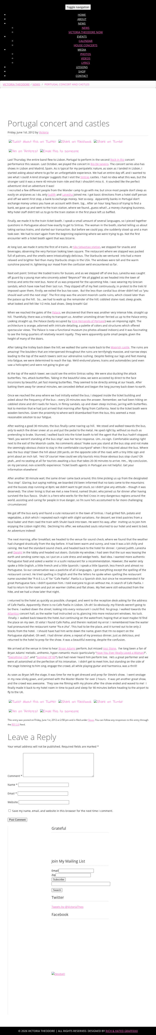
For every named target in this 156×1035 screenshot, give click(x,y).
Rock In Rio (117, 159)
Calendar (85, 41)
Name (13, 784)
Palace (56, 312)
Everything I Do (18, 657)
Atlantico (13, 613)
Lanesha (67, 194)
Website (13, 802)
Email (12, 793)
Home (82, 15)
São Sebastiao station (86, 247)
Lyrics (85, 63)
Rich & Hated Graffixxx (122, 1031)
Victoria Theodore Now (85, 32)
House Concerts (85, 45)
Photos (85, 54)
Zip (54, 875)
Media (82, 49)
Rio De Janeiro (99, 164)
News (82, 23)
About (81, 19)
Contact (82, 76)
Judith (52, 194)
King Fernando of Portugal (88, 321)
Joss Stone (109, 648)
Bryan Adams (67, 648)
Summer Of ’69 (46, 657)
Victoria (44, 132)
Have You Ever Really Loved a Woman (120, 653)
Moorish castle (120, 347)
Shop (81, 71)
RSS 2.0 (15, 724)
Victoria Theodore (16, 84)
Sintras (84, 177)
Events (82, 36)
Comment (15, 776)
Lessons (82, 67)
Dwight (17, 552)
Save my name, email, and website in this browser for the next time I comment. (62, 811)
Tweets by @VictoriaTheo (67, 907)
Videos (85, 58)
